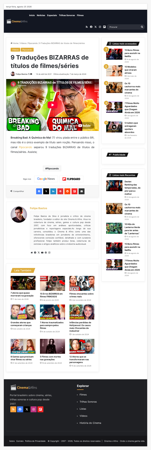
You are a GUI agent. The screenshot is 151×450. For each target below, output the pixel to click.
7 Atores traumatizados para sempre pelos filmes (52, 325)
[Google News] (46, 179)
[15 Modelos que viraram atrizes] (114, 70)
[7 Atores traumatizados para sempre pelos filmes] (52, 312)
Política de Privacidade (35, 441)
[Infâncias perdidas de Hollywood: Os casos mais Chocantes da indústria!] (82, 312)
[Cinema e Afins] (17, 21)
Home (15, 43)
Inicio (32, 15)
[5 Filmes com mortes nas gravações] (52, 346)
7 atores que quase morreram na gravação (22, 294)
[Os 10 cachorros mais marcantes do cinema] (114, 87)
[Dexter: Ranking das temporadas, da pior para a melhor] (114, 185)
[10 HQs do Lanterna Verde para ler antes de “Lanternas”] (114, 228)
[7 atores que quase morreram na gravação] (23, 283)
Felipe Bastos (22, 74)
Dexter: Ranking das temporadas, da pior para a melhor (132, 187)
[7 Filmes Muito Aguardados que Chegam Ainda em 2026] (114, 107)
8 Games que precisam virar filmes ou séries (22, 358)
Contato (20, 441)
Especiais (52, 15)
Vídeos (23, 43)
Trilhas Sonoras (67, 15)
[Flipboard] (71, 179)
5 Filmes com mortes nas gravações (50, 358)
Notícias (41, 15)
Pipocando (33, 43)
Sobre (12, 441)
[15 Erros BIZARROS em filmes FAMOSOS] (52, 283)
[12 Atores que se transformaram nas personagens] (82, 346)
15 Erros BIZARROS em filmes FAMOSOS (51, 295)
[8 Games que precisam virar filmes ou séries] (23, 346)
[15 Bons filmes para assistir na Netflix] (114, 54)
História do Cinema (90, 422)
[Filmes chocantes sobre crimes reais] (82, 283)
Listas (83, 408)
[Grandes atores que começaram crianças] (23, 312)
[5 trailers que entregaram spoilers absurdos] (114, 127)
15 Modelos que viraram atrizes (131, 69)
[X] (39, 252)
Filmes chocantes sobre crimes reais (81, 295)
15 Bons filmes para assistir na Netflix (132, 53)
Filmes (80, 15)
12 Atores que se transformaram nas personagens (79, 359)
